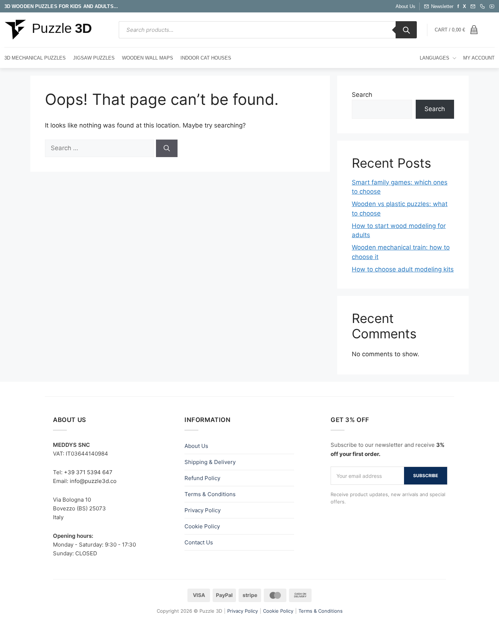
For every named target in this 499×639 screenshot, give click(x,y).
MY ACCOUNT (479, 58)
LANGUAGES (434, 58)
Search (362, 94)
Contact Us (198, 542)
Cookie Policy (202, 526)
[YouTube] (492, 6)
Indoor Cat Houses (205, 58)
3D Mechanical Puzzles (35, 58)
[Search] (406, 29)
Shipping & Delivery (210, 462)
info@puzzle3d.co (93, 481)
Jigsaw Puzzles (94, 58)
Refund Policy (202, 478)
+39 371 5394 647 (88, 472)
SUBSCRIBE (425, 475)
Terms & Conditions (210, 494)
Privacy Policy (202, 510)
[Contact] (482, 6)
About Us (405, 6)
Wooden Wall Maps (147, 58)
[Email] (473, 6)
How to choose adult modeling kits (403, 269)
